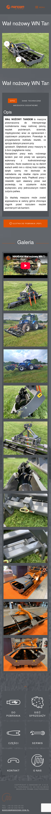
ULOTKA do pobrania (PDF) (27, 223)
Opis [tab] (12, 101)
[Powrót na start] (15, 7)
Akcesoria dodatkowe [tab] (25, 105)
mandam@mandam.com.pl (15, 810)
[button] (40, 7)
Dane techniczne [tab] (31, 101)
